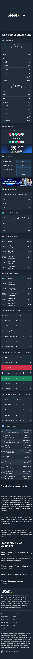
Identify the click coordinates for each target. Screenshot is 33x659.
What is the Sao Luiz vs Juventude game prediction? (14, 553)
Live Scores (4, 622)
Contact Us (15, 614)
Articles (3, 628)
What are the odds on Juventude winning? (12, 582)
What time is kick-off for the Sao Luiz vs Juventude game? (14, 567)
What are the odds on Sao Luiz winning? (14, 574)
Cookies (14, 622)
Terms (14, 616)
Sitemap (14, 625)
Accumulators (5, 619)
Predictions (4, 616)
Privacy (14, 619)
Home (3, 614)
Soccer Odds (5, 625)
